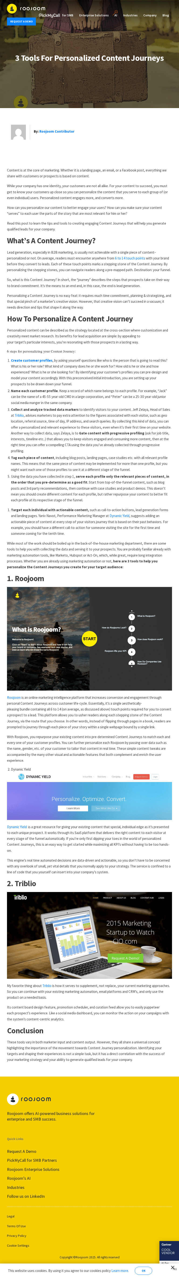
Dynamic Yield (119, 515)
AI (115, 15)
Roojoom (14, 697)
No (174, 1268)
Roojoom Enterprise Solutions (33, 1169)
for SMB (67, 15)
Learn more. (120, 1270)
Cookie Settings (18, 1245)
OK (143, 1270)
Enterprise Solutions (94, 15)
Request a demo (21, 21)
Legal (10, 1216)
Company (150, 15)
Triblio (19, 415)
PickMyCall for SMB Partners (32, 1160)
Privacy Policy (16, 1236)
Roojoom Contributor (56, 131)
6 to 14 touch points (130, 258)
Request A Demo (21, 1151)
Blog (165, 15)
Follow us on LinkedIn (26, 1196)
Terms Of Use (16, 1226)
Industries (130, 15)
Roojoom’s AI (19, 1178)
